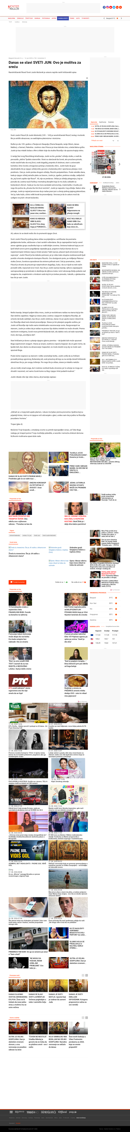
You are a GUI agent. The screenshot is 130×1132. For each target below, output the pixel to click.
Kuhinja (37, 18)
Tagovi (12, 530)
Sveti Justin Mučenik (49, 535)
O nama (73, 1118)
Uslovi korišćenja (81, 1118)
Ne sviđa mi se (78, 582)
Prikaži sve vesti (97, 140)
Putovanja (46, 18)
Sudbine (17, 22)
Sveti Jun (37, 535)
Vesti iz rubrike (14, 1018)
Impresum (12, 1123)
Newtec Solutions (109, 1129)
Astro (54, 18)
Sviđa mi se (60, 582)
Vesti (10, 22)
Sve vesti (93, 260)
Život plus (29, 18)
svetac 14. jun (27, 535)
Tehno (72, 18)
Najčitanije (102, 122)
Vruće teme (13, 542)
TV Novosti (85, 18)
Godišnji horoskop (108, 182)
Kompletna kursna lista (112, 626)
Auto (78, 18)
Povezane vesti (15, 975)
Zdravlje (20, 18)
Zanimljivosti (63, 18)
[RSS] (119, 260)
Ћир (117, 7)
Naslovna (11, 18)
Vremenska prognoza (98, 593)
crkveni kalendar (15, 535)
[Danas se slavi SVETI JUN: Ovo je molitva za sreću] (48, 104)
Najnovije (94, 122)
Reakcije (111, 122)
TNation (118, 1129)
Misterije (24, 22)
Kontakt (18, 1123)
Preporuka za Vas (15, 498)
